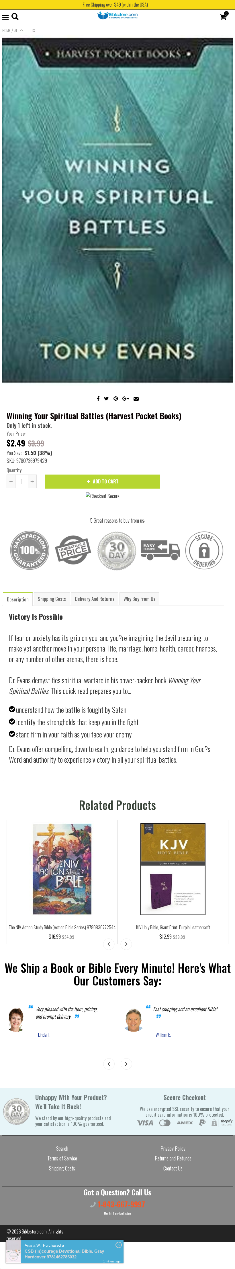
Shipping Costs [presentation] (52, 598)
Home (6, 30)
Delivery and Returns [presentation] (94, 598)
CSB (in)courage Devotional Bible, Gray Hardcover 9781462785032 (64, 1254)
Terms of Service (62, 1158)
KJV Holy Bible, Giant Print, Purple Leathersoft (173, 927)
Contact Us (173, 1168)
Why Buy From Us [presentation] (139, 598)
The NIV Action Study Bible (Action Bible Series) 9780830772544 (62, 927)
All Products (24, 30)
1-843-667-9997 (120, 1204)
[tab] (17, 598)
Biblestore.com (34, 1231)
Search (62, 1148)
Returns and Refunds (173, 1158)
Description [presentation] (18, 599)
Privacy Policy (172, 1148)
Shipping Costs (62, 1168)
